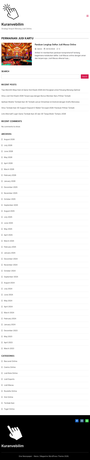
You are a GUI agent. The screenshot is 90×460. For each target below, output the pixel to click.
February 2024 (10, 318)
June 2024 (8, 295)
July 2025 (8, 217)
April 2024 (8, 306)
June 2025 (8, 223)
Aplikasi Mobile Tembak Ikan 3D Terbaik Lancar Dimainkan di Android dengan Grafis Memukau (40, 102)
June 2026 (8, 151)
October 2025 (9, 199)
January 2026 (9, 181)
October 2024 (10, 271)
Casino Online (10, 367)
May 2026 (8, 157)
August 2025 (9, 211)
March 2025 (9, 241)
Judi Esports (9, 379)
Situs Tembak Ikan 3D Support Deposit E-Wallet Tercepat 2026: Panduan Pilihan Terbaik (37, 108)
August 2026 (9, 139)
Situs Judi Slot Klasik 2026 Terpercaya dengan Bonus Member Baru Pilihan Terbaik (36, 96)
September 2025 (11, 205)
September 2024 (11, 277)
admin (39, 49)
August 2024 (9, 283)
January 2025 (9, 253)
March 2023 (9, 348)
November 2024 (10, 265)
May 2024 (8, 301)
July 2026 (8, 145)
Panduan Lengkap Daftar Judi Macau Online (55, 45)
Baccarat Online (10, 361)
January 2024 (9, 324)
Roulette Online (10, 391)
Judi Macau (8, 62)
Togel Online (9, 409)
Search (5, 72)
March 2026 (9, 169)
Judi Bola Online (11, 373)
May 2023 (8, 336)
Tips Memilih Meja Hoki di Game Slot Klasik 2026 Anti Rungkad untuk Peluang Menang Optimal (40, 90)
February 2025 (10, 247)
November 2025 (10, 193)
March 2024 (9, 312)
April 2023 (8, 342)
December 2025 (10, 187)
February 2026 (10, 175)
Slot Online (8, 397)
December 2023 (10, 330)
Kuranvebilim (12, 24)
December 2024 (11, 259)
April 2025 (8, 235)
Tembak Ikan (9, 403)
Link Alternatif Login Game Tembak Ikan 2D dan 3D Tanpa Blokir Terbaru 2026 (33, 114)
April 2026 (8, 163)
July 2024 (8, 289)
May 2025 (8, 229)
